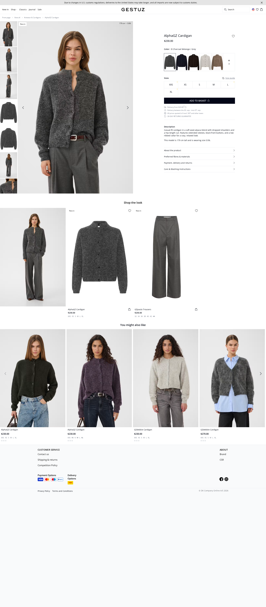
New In (5, 9)
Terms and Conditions (62, 490)
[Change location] (253, 9)
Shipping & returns (47, 459)
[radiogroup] (199, 88)
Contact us (43, 453)
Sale (40, 9)
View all (17, 17)
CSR (222, 459)
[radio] (171, 84)
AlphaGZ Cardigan (52, 17)
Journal (32, 9)
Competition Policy (47, 465)
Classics (23, 9)
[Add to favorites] (233, 36)
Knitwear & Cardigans (32, 17)
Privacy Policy (44, 490)
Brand (223, 453)
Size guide (230, 78)
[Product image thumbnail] (8, 33)
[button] (199, 150)
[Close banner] (262, 3)
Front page (6, 17)
